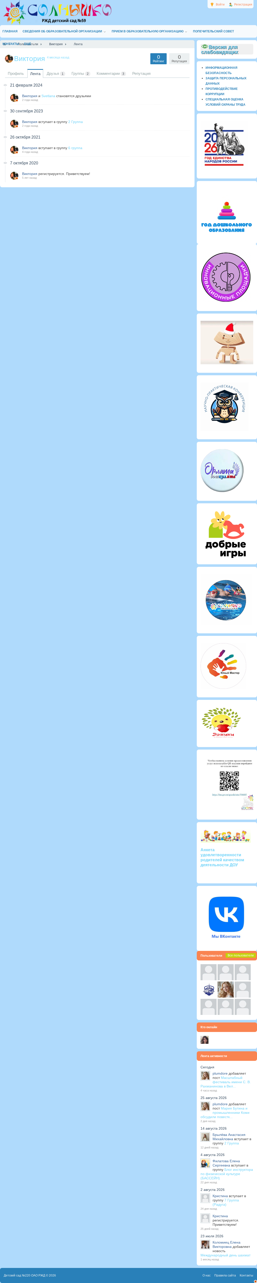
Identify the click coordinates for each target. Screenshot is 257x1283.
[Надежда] (209, 1014)
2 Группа (75, 122)
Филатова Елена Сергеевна (226, 1163)
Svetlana (48, 96)
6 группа (75, 148)
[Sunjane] (226, 1014)
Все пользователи (241, 955)
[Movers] (209, 996)
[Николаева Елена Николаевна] (205, 1043)
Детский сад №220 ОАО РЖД (24, 1275)
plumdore (220, 1073)
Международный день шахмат (225, 1255)
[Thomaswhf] (243, 979)
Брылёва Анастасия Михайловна (229, 1137)
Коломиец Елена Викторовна (226, 1244)
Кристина (220, 1196)
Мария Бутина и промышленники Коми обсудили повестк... (225, 1112)
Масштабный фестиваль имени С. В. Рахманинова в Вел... (226, 1082)
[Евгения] (243, 996)
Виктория (29, 96)
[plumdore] (226, 996)
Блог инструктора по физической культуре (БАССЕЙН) (227, 1174)
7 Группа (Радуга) (226, 1202)
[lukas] (226, 979)
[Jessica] (243, 1014)
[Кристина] (209, 979)
